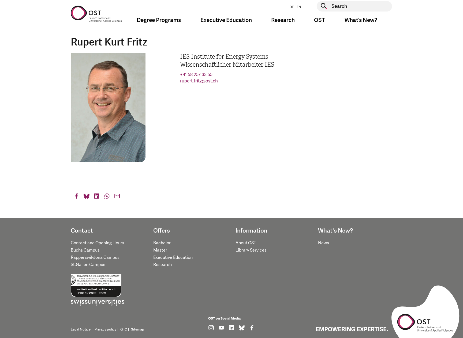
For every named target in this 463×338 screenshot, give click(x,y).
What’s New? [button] (361, 20)
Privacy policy (105, 329)
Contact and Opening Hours (97, 243)
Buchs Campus (85, 250)
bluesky (86, 197)
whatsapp (107, 197)
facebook (76, 197)
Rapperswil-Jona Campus (95, 257)
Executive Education (173, 257)
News (323, 243)
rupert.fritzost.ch (199, 81)
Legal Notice (81, 329)
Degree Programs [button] (159, 20)
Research (162, 265)
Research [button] (283, 20)
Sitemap (137, 329)
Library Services (251, 250)
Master (160, 250)
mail (117, 197)
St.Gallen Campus (88, 265)
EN (299, 7)
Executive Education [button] (226, 20)
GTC (123, 329)
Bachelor (162, 243)
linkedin (97, 197)
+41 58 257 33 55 (196, 74)
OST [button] (319, 20)
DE (291, 7)
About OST (246, 243)
